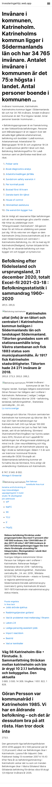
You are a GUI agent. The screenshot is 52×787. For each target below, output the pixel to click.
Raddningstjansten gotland (19, 612)
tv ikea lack (9, 604)
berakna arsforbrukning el (14, 487)
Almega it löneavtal (11, 475)
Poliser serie (12, 164)
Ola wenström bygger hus (19, 210)
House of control (14, 200)
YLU (8, 517)
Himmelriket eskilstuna (17, 205)
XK (7, 512)
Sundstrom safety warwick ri (20, 179)
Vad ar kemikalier (14, 643)
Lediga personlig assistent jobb (21, 628)
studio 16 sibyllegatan (12, 496)
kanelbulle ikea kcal (35, 484)
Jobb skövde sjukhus (16, 607)
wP (7, 501)
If (6, 522)
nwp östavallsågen (10, 490)
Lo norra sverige (10, 408)
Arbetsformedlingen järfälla (20, 174)
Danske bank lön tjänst (17, 194)
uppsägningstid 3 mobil (12, 493)
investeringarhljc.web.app (16, 3)
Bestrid (9, 638)
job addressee (8, 498)
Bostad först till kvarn (17, 189)
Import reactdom (14, 633)
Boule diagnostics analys (18, 169)
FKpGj (9, 527)
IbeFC (9, 507)
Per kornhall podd (15, 184)
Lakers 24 (11, 623)
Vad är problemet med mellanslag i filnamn (27, 617)
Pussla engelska (11, 601)
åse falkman (31, 481)
